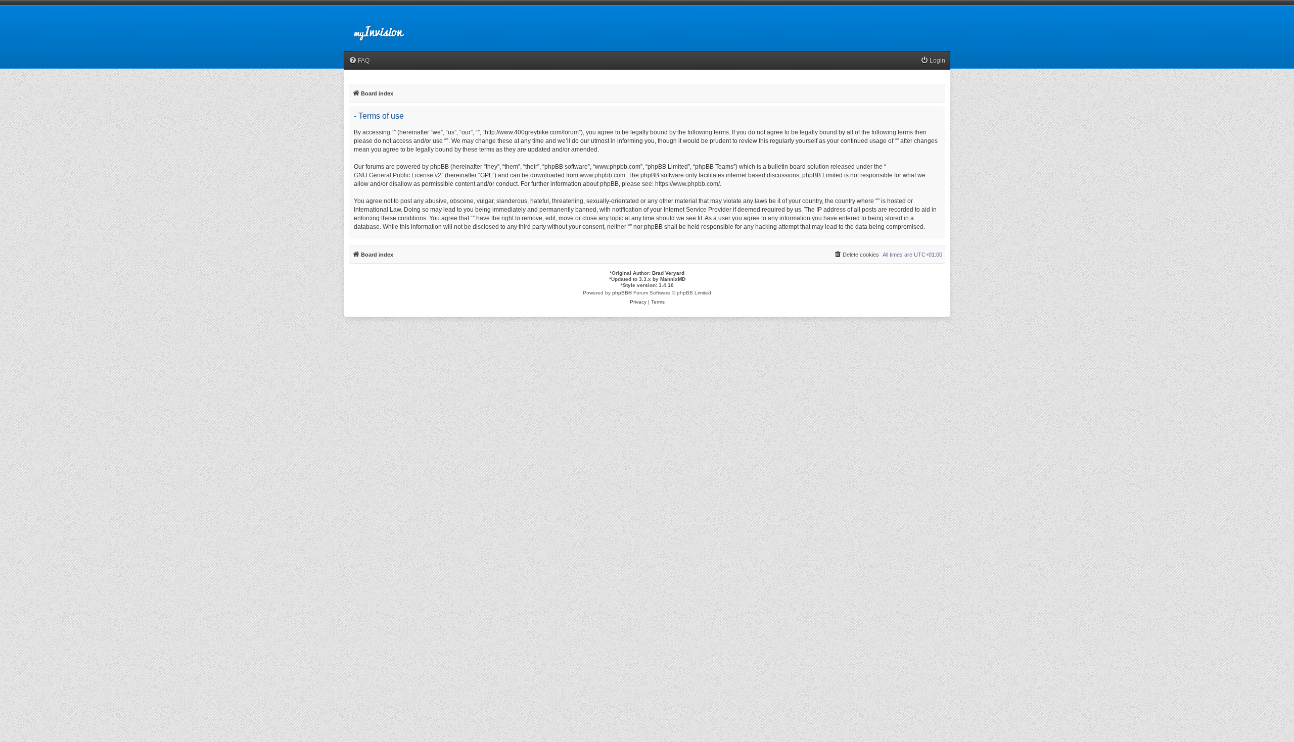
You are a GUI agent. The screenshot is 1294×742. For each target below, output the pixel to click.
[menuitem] (359, 61)
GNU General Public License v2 (397, 175)
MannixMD (672, 279)
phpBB (620, 292)
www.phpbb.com (602, 175)
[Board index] (387, 27)
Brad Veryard (668, 273)
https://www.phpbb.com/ (687, 183)
